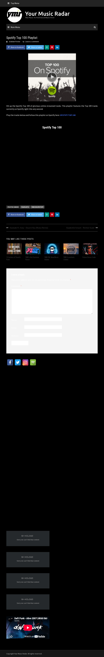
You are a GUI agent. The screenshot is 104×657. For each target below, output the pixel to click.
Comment (16, 286)
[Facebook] (10, 362)
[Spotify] (33, 362)
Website (15, 335)
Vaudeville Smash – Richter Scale (80, 227)
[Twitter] (18, 362)
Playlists (25, 207)
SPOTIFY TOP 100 (67, 115)
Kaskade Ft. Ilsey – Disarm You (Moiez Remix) (29, 227)
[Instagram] (25, 362)
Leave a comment (32, 41)
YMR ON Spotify (37, 207)
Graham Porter (14, 41)
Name (14, 320)
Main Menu (15, 27)
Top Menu (15, 3)
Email (13, 328)
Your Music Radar (47, 13)
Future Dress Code (89, 257)
